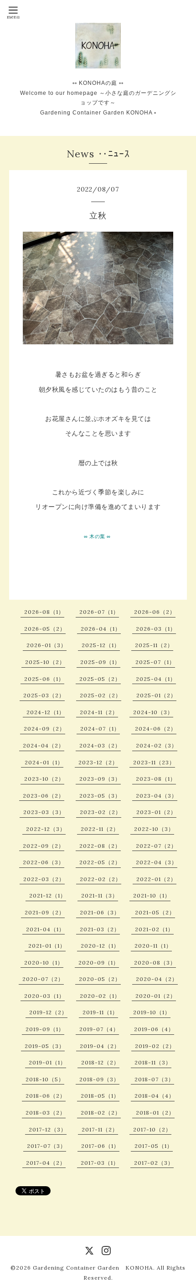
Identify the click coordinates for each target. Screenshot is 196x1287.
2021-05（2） (155, 912)
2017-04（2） (46, 1162)
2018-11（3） (152, 1062)
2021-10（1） (151, 895)
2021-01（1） (47, 945)
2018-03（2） (46, 1112)
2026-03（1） (156, 628)
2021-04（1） (45, 929)
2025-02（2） (100, 695)
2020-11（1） (153, 945)
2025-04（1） (156, 678)
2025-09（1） (100, 662)
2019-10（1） (151, 1012)
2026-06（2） (154, 611)
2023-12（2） (98, 762)
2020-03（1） (44, 995)
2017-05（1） (153, 1145)
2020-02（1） (100, 995)
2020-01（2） (155, 995)
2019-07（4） (99, 1029)
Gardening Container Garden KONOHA (93, 1267)
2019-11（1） (100, 1012)
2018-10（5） (45, 1079)
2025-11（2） (154, 645)
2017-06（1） (100, 1145)
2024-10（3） (153, 712)
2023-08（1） (156, 778)
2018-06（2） (46, 1095)
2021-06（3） (100, 912)
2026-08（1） (44, 611)
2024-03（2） (100, 745)
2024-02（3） (156, 745)
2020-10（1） (43, 962)
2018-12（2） (100, 1062)
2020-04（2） (157, 979)
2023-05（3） (100, 795)
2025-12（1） (101, 645)
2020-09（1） (98, 962)
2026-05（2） (45, 628)
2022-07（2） (156, 845)
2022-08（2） (100, 845)
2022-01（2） (156, 879)
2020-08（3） (155, 962)
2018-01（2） (155, 1112)
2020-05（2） (100, 979)
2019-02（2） (155, 1046)
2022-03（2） (44, 879)
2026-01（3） (46, 645)
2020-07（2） (43, 979)
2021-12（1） (47, 895)
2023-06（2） (43, 795)
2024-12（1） (45, 712)
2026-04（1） (101, 628)
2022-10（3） (154, 828)
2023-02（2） (100, 812)
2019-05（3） (45, 1046)
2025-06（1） (44, 678)
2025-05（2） (100, 678)
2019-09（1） (45, 1029)
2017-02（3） (154, 1162)
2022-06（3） (43, 862)
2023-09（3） (100, 778)
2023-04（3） (156, 795)
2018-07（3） (154, 1079)
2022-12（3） (46, 828)
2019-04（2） (100, 1046)
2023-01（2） (156, 812)
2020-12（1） (100, 945)
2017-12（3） (48, 1129)
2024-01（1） (44, 762)
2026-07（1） (99, 611)
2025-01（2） (156, 695)
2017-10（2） (152, 1129)
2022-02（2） (100, 879)
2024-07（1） (100, 728)
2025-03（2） (44, 695)
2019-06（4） (154, 1029)
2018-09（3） (99, 1079)
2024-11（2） (99, 712)
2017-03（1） (100, 1162)
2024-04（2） (43, 745)
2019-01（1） (47, 1062)
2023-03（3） (44, 812)
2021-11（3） (99, 895)
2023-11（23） (154, 762)
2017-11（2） (100, 1129)
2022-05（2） (100, 862)
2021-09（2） (45, 912)
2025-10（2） (45, 662)
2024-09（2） (44, 728)
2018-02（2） (101, 1112)
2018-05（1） (100, 1095)
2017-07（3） (46, 1145)
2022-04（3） (156, 862)
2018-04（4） (154, 1095)
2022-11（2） (100, 828)
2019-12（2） (48, 1012)
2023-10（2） (44, 778)
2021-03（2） (100, 929)
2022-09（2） (43, 845)
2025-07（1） (155, 662)
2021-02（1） (154, 929)
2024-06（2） (155, 728)
